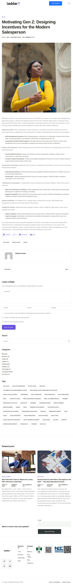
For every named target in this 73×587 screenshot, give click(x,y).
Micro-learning (59, 403)
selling (55, 419)
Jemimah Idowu (14, 485)
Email (29, 307)
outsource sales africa (11, 411)
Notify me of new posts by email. (14, 321)
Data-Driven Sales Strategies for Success (43, 390)
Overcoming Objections (29, 411)
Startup (63, 419)
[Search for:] (36, 341)
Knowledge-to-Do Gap (10, 403)
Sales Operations (29, 415)
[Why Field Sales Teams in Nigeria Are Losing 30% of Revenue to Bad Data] (19, 462)
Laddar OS (23, 403)
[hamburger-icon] (69, 3)
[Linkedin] (10, 566)
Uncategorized (6, 371)
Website (53, 307)
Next (66, 269)
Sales (25, 242)
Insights (4, 361)
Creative (42, 386)
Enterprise (24, 394)
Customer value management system (15, 390)
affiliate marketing (18, 386)
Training (34, 424)
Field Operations (63, 394)
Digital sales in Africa (10, 394)
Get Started (55, 3)
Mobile (18, 407)
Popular (43, 411)
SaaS (65, 411)
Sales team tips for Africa (11, 419)
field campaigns (36, 394)
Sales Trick (46, 419)
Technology (5, 369)
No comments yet (28, 37)
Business (4, 356)
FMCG (4, 398)
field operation (50, 394)
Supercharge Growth (10, 424)
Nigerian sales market (37, 407)
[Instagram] (4, 566)
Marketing (5, 364)
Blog (3, 17)
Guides (4, 359)
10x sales (6, 242)
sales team (54, 415)
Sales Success (43, 415)
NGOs (25, 407)
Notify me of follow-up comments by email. (16, 317)
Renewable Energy (55, 411)
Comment (7, 291)
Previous (7, 269)
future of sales (15, 398)
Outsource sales (53, 407)
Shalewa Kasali (16, 37)
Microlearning (8, 407)
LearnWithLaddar (44, 403)
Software (4, 366)
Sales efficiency (15, 415)
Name (6, 307)
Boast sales (16, 242)
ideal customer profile (51, 398)
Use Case (5, 374)
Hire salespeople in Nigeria (32, 398)
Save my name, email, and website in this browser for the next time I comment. (27, 313)
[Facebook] (4, 561)
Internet (65, 398)
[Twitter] (10, 561)
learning (33, 403)
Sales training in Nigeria (31, 419)
